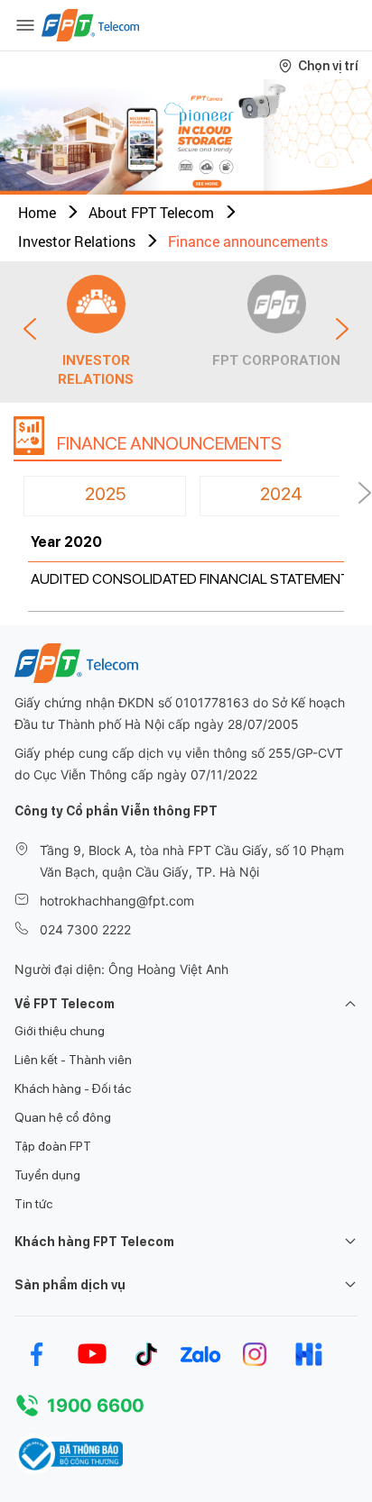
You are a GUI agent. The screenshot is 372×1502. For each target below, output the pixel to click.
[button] (145, 175)
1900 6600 (95, 1405)
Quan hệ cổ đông (62, 1117)
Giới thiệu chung (59, 1031)
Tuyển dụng (47, 1175)
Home (37, 212)
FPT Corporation (276, 360)
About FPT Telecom (151, 212)
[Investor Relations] (96, 304)
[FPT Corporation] (276, 304)
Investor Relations (76, 241)
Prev (29, 329)
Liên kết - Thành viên (73, 1059)
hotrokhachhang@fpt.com (117, 900)
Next (342, 329)
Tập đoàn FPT (52, 1146)
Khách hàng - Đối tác (72, 1088)
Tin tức (33, 1204)
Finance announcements (248, 241)
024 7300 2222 (85, 929)
